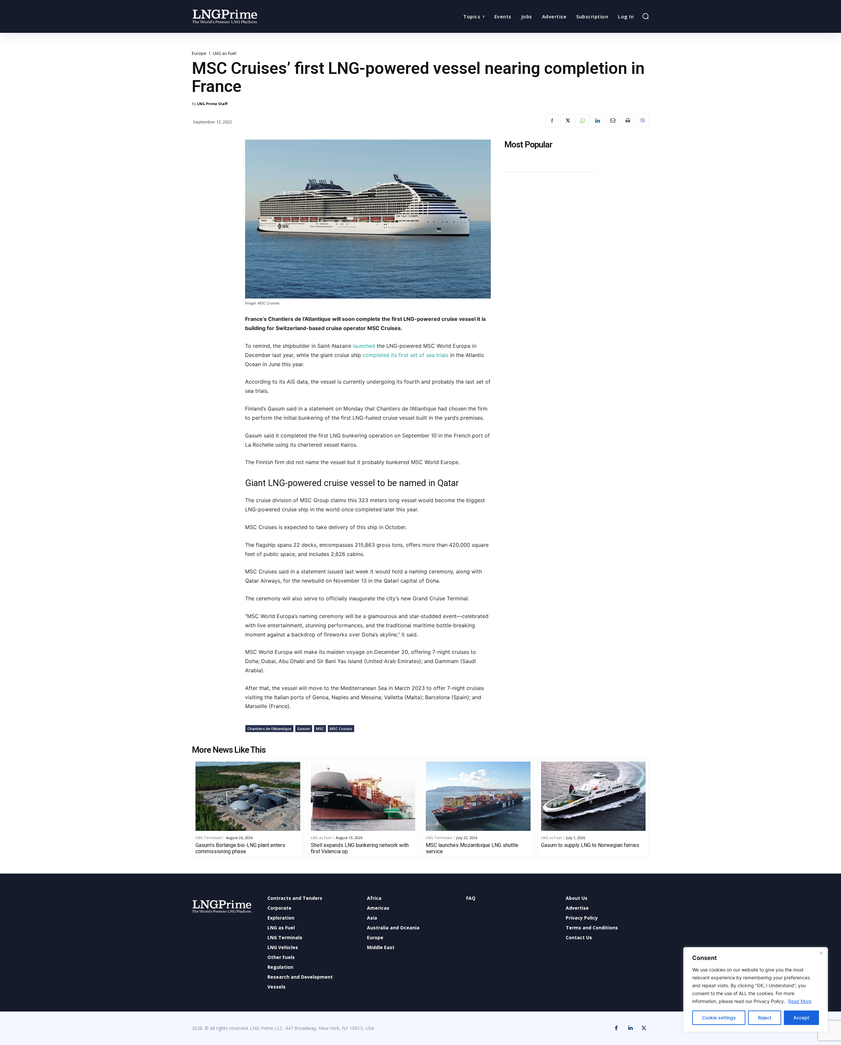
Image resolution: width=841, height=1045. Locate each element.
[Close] (821, 953)
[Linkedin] (597, 120)
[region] (755, 989)
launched (364, 346)
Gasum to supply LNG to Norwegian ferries (590, 845)
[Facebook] (551, 120)
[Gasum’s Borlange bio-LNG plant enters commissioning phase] (247, 796)
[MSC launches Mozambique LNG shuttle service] (478, 796)
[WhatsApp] (582, 120)
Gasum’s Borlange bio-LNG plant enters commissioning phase (240, 848)
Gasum (303, 728)
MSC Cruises (341, 728)
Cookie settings (719, 1017)
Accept (801, 1017)
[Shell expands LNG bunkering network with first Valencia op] (363, 796)
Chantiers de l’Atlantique (269, 728)
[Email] (612, 120)
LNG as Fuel (224, 53)
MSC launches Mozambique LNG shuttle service (472, 848)
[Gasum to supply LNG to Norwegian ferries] (593, 796)
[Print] (627, 120)
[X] (567, 120)
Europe (199, 53)
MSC (320, 728)
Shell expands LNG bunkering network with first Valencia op (360, 848)
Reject (764, 1017)
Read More (799, 1001)
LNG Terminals (208, 837)
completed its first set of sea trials (404, 355)
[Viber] (642, 120)
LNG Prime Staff (212, 103)
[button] (645, 16)
